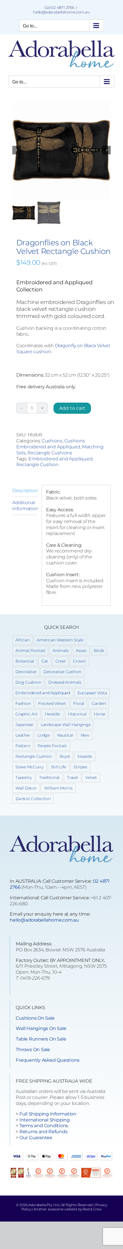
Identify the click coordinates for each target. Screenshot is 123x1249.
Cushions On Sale (35, 1018)
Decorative (25, 671)
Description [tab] (25, 490)
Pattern (22, 745)
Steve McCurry (29, 766)
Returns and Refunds (43, 1131)
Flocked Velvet (52, 703)
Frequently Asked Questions (48, 1060)
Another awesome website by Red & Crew (67, 1209)
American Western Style (60, 640)
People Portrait (52, 745)
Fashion (23, 703)
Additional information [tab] (25, 505)
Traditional (49, 777)
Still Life (58, 766)
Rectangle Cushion (37, 464)
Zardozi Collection (33, 798)
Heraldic (53, 714)
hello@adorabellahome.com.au (61, 12)
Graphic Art (26, 714)
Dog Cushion (28, 682)
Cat (44, 661)
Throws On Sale (33, 1049)
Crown (79, 661)
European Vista (92, 692)
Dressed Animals (64, 682)
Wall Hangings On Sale (41, 1028)
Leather (22, 735)
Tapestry (23, 777)
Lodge (43, 735)
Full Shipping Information (47, 1114)
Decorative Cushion (62, 671)
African (22, 640)
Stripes (80, 766)
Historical (77, 714)
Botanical (24, 661)
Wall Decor (26, 788)
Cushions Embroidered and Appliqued (50, 444)
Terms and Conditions (43, 1125)
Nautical (65, 735)
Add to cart (72, 408)
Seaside (84, 756)
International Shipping (44, 1120)
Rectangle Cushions (49, 453)
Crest (60, 661)
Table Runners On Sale (41, 1039)
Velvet (91, 777)
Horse (99, 714)
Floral (78, 703)
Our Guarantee (35, 1137)
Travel (72, 777)
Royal (64, 756)
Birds (99, 650)
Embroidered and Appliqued (60, 459)
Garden (99, 703)
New (85, 735)
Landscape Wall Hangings (65, 724)
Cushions (52, 440)
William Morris (58, 788)
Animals (60, 650)
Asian (81, 650)
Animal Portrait (30, 650)
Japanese (24, 724)
